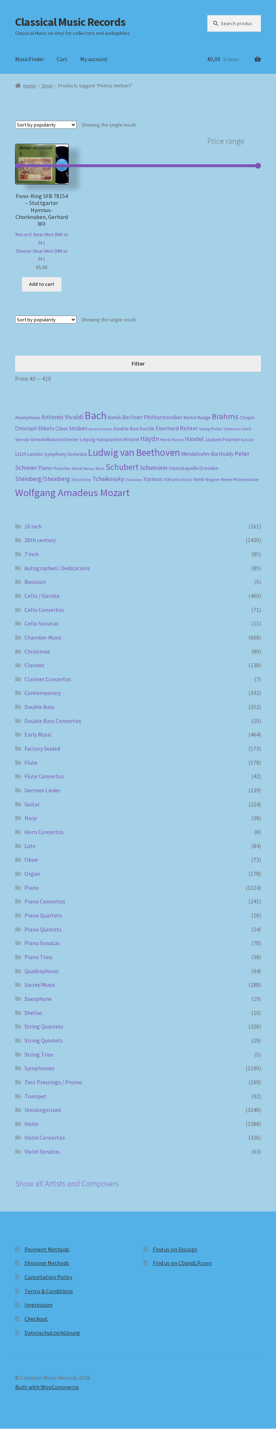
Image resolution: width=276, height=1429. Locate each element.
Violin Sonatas (42, 1151)
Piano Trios (38, 957)
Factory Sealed (42, 748)
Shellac (33, 1012)
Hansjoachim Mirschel (118, 439)
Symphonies (39, 1068)
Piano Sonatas (42, 943)
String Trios (39, 1054)
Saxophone (38, 998)
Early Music (38, 734)
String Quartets (43, 1026)
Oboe (31, 859)
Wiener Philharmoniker (240, 479)
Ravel (77, 468)
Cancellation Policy (48, 1277)
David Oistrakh (100, 429)
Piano (45, 467)
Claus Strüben (71, 428)
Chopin (247, 417)
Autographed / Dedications (57, 568)
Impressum (38, 1304)
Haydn (149, 438)
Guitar (32, 804)
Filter (138, 363)
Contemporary (42, 692)
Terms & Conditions (48, 1291)
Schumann (153, 467)
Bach (95, 415)
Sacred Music (39, 984)
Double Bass (126, 429)
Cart (62, 59)
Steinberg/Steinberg (42, 479)
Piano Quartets (43, 915)
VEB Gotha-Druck (178, 479)
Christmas (37, 651)
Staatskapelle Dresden (193, 468)
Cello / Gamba (41, 595)
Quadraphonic (41, 971)
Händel (194, 439)
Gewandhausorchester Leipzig (63, 439)
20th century (40, 540)
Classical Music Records (70, 22)
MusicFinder (29, 59)
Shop (47, 85)
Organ (32, 873)
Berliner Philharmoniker (153, 417)
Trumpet (35, 1096)
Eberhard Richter (177, 428)
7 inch (31, 554)
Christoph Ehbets (34, 428)
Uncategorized (42, 1109)
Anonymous (27, 417)
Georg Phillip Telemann (220, 428)
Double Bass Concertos (52, 720)
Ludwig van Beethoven (134, 452)
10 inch (33, 526)
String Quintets (43, 1040)
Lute (30, 845)
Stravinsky (81, 479)
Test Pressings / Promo (53, 1082)
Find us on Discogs (175, 1249)
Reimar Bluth (94, 468)
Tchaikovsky (108, 479)
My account (94, 59)
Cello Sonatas (41, 623)
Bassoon (35, 581)
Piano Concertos (44, 901)
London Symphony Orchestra (57, 454)
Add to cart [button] (41, 284)
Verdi (198, 479)
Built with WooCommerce (47, 1387)
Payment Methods (46, 1249)
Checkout (36, 1318)
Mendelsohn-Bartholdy (207, 453)
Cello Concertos (44, 609)
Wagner (212, 479)
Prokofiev (62, 468)
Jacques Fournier (222, 439)
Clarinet (34, 665)
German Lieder (42, 790)
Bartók (114, 417)
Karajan (247, 439)
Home (29, 85)
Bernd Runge (197, 417)
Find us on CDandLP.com (182, 1263)
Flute (30, 762)
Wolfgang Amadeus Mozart (72, 492)
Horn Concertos (44, 831)
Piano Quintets (43, 929)
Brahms (225, 416)
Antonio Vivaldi (62, 417)
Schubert (122, 467)
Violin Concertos (44, 1137)
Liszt (20, 453)
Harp (30, 817)
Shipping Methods (46, 1263)
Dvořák (147, 429)
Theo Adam (134, 479)
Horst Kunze (172, 439)
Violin (31, 1123)
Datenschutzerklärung (52, 1332)
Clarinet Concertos (47, 679)
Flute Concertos (44, 776)
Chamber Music (43, 637)
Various (153, 479)
